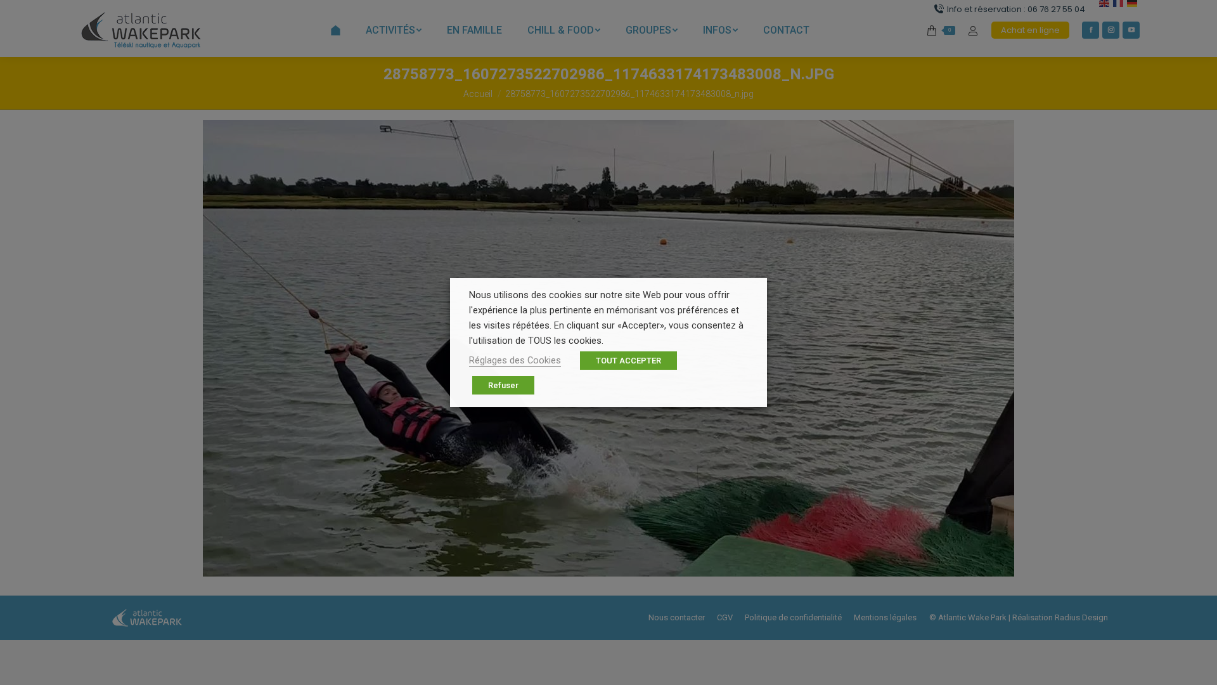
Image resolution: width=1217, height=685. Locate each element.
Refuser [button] (503, 385)
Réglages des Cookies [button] (515, 360)
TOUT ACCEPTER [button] (628, 360)
